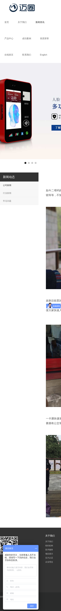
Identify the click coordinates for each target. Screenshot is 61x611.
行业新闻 (7, 193)
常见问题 (7, 201)
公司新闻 (7, 185)
